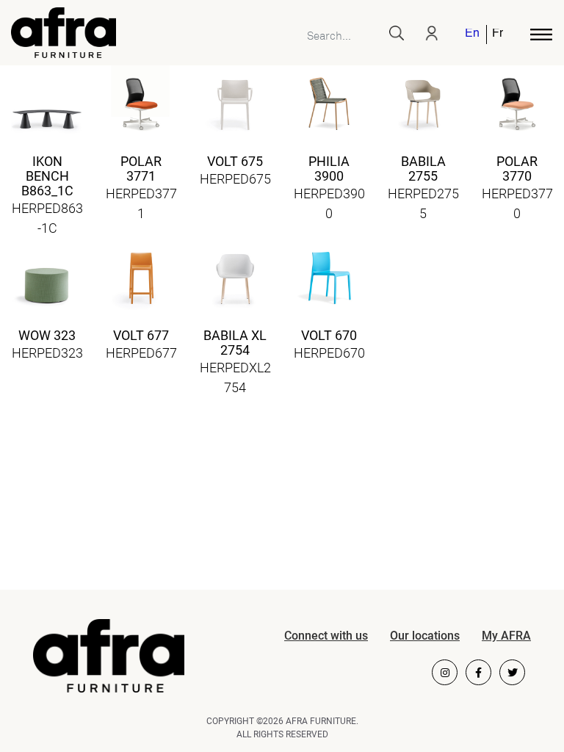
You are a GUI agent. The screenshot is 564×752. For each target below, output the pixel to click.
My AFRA (506, 636)
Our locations (425, 636)
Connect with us (326, 636)
